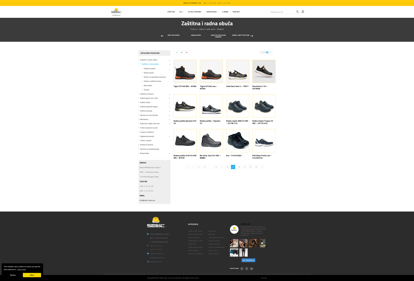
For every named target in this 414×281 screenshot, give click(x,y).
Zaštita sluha (145, 102)
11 (244, 167)
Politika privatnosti (156, 262)
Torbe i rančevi (145, 140)
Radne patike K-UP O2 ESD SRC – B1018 (185, 156)
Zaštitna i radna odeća (148, 60)
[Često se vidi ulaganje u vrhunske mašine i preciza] (262, 243)
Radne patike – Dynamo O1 (210, 122)
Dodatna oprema (146, 144)
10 (239, 167)
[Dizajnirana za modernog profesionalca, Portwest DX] (234, 252)
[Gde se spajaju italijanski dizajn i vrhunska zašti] (243, 252)
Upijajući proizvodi (147, 136)
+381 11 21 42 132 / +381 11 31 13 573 (217, 3)
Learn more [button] (21, 269)
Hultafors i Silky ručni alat (150, 123)
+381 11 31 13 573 (156, 249)
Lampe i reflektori (147, 132)
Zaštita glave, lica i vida (149, 98)
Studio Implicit (194, 278)
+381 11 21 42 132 (156, 246)
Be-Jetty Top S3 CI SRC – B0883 (210, 156)
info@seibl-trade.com (147, 200)
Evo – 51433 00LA (234, 155)
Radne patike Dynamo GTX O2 (185, 122)
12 (177, 52)
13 (256, 167)
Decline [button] (13, 275)
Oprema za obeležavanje (149, 149)
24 (182, 52)
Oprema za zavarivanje (149, 115)
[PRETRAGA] (298, 12)
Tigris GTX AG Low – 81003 (208, 87)
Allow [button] (32, 275)
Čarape (146, 89)
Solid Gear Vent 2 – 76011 (237, 86)
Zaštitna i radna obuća (207, 29)
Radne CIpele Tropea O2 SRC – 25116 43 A (262, 122)
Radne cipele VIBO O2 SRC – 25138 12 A (237, 122)
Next (262, 167)
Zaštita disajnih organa (149, 106)
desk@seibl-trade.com (157, 257)
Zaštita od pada (146, 111)
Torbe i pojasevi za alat (149, 128)
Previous (187, 167)
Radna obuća (196, 35)
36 (186, 52)
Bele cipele (148, 85)
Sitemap (264, 278)
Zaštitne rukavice (147, 94)
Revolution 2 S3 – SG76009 (260, 87)
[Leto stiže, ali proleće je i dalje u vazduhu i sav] (243, 243)
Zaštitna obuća (174, 35)
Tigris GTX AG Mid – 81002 (185, 86)
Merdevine (144, 119)
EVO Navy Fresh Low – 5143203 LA (262, 156)
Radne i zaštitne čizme (240, 35)
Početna (194, 29)
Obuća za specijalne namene (218, 36)
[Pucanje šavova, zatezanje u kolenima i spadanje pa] (253, 243)
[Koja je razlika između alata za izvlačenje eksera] (234, 243)
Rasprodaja (144, 153)
